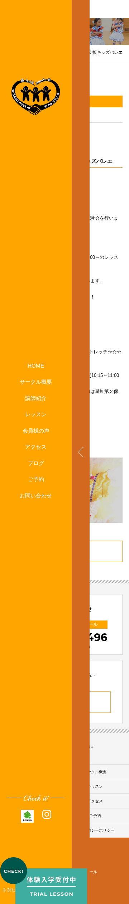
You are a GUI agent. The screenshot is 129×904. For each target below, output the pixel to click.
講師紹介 (36, 398)
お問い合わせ (36, 495)
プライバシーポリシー (95, 830)
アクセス (36, 447)
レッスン (36, 414)
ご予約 (36, 479)
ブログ (36, 463)
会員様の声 (36, 431)
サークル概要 (36, 382)
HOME (36, 366)
